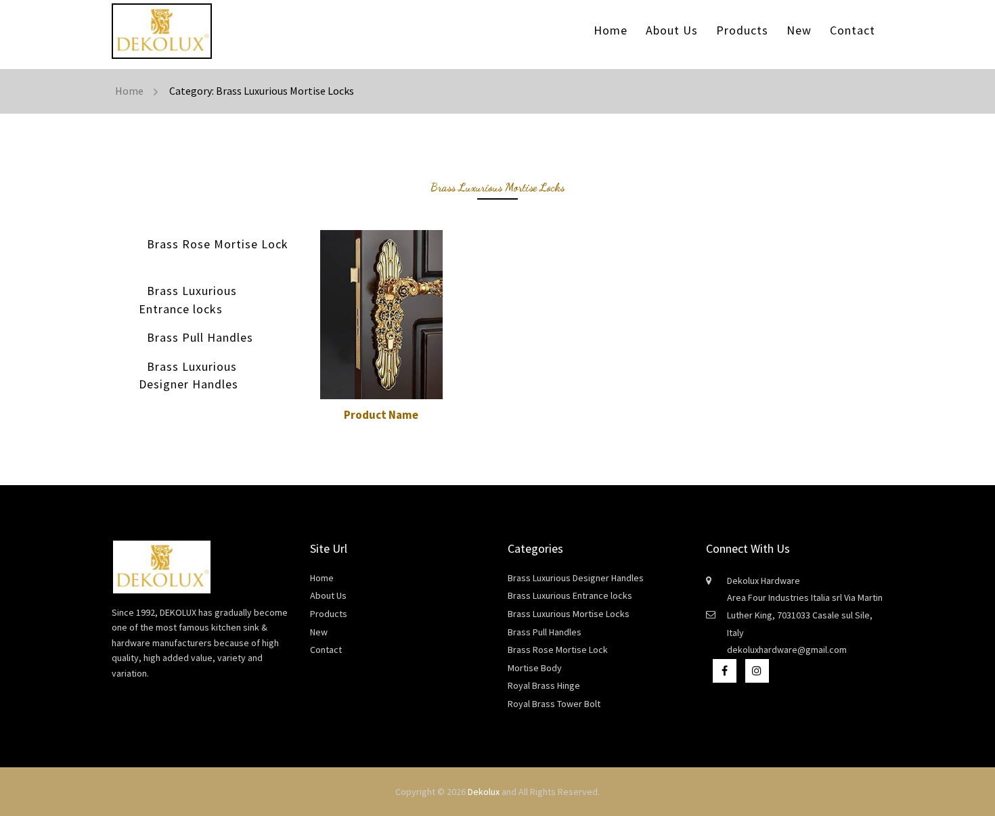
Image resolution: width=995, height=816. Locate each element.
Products (742, 30)
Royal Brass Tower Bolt (554, 704)
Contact (852, 30)
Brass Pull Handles (200, 337)
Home (610, 30)
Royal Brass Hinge (544, 685)
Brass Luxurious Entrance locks (188, 300)
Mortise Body (535, 668)
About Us (672, 30)
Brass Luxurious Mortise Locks (568, 614)
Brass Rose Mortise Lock (217, 244)
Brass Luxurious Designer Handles (188, 375)
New (799, 30)
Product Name (381, 414)
